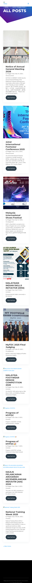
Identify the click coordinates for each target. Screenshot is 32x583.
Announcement (10, 75)
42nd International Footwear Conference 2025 (15, 146)
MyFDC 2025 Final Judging (16, 345)
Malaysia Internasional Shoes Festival (14, 215)
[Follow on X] (16, 569)
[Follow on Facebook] (12, 569)
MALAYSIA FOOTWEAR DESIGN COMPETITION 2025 (14, 380)
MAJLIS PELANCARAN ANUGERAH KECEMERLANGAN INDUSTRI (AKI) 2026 (16, 478)
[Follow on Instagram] (19, 569)
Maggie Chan (10, 73)
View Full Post (11, 97)
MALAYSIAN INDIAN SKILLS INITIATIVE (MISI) (15, 285)
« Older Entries (7, 546)
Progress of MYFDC (12, 414)
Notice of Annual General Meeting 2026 (15, 69)
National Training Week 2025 (15, 513)
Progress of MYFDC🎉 (12, 442)
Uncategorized (9, 222)
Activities (8, 292)
